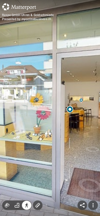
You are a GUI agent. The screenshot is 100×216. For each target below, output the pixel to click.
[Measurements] (38, 205)
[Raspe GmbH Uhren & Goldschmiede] (50, 108)
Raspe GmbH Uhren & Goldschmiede (28, 15)
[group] (17, 205)
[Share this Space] (82, 205)
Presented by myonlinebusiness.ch (26, 19)
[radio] (7, 205)
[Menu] (93, 205)
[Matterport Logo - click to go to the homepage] (19, 6)
